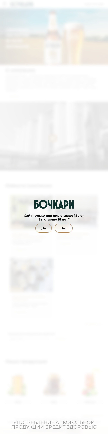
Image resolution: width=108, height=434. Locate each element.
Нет (63, 228)
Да (43, 228)
